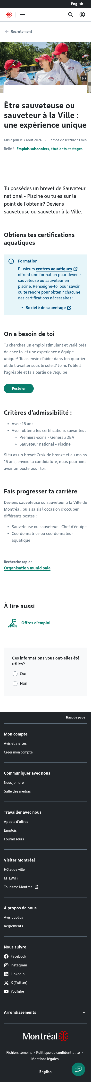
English (77, 4)
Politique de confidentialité (58, 1053)
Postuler (19, 388)
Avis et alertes (15, 743)
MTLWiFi (11, 878)
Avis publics (13, 917)
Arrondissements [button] (20, 1012)
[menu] (22, 14)
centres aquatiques (54, 269)
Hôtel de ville (14, 869)
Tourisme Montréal (18, 887)
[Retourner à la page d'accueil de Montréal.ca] (9, 14)
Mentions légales (45, 1059)
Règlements (13, 926)
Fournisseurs (14, 839)
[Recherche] (70, 14)
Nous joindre (14, 783)
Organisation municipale (27, 568)
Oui (23, 673)
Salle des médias (17, 791)
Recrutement (21, 32)
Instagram (19, 965)
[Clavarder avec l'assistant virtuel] (78, 1069)
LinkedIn (18, 974)
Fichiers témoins (19, 1053)
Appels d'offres (16, 822)
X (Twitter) (19, 983)
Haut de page (75, 717)
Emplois (10, 830)
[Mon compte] (82, 14)
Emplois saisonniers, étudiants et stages (50, 149)
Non (23, 683)
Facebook (18, 956)
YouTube (17, 991)
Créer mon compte (18, 752)
